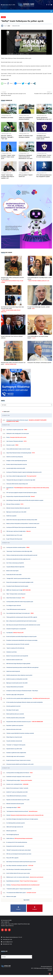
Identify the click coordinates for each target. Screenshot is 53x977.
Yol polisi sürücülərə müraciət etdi (14, 741)
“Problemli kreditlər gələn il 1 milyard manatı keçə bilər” (19, 888)
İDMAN (3, 17)
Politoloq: (23, 884)
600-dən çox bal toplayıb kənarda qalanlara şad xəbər (18, 853)
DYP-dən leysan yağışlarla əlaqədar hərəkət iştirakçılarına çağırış (21, 492)
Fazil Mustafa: (14, 632)
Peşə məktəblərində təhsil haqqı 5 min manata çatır (20, 613)
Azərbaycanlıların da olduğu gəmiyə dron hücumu (19, 772)
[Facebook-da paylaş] (9, 83)
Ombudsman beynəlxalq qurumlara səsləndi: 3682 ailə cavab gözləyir (22, 667)
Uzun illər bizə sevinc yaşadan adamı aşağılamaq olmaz (28, 698)
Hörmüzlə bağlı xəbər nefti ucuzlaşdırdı (15, 756)
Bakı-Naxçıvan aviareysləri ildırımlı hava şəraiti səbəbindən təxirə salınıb (23, 624)
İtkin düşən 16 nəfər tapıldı (12, 710)
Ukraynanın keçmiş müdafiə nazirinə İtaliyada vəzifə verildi (19, 764)
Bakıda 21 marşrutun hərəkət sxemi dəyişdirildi (17, 655)
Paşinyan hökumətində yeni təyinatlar (15, 686)
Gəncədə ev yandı (12, 445)
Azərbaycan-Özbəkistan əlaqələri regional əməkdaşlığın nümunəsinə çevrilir (24, 472)
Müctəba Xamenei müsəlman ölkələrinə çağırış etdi (18, 508)
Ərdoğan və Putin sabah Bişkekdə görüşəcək (16, 460)
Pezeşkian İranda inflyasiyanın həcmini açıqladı (17, 586)
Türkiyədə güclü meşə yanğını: (19, 780)
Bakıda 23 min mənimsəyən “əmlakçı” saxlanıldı (17, 788)
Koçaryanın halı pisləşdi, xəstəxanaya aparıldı (40, 362)
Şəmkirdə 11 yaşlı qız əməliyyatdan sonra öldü (17, 792)
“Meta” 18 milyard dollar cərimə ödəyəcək (15, 593)
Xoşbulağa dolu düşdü (13, 807)
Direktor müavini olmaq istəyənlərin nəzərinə (16, 464)
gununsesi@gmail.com (8, 941)
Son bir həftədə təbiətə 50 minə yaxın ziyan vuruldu (18, 873)
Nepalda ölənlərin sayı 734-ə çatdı (14, 535)
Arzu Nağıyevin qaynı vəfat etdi (13, 605)
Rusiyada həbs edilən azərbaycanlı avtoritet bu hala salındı (12, 280)
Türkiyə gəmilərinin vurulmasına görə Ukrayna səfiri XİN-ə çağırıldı (21, 617)
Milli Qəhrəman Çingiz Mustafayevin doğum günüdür (18, 663)
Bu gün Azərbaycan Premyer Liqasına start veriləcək (18, 760)
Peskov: (16, 437)
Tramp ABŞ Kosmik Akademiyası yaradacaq (16, 795)
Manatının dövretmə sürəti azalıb (13, 729)
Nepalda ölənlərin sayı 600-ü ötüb (14, 748)
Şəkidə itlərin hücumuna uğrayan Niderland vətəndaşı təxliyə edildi (21, 519)
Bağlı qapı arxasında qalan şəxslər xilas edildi (16, 682)
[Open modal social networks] (34, 83)
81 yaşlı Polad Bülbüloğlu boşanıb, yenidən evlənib (39, 307)
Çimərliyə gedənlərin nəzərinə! (13, 706)
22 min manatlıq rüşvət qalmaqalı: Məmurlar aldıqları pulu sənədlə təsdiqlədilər (24, 702)
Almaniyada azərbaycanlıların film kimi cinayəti (26, 421)
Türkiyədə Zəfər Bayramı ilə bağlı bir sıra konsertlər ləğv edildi (20, 479)
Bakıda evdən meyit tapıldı (12, 570)
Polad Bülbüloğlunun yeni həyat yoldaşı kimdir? (38, 337)
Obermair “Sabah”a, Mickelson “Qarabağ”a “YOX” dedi (7, 137)
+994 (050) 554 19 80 (7, 939)
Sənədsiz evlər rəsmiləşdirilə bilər (17, 784)
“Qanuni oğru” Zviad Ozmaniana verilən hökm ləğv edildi (19, 551)
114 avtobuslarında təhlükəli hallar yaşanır (21, 892)
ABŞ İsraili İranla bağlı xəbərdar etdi (14, 826)
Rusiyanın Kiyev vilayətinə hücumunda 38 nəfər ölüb (20, 496)
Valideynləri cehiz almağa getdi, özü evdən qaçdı (17, 433)
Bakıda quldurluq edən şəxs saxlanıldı (15, 713)
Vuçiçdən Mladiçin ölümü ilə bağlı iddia (15, 566)
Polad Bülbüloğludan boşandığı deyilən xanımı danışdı (39, 279)
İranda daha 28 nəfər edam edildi (13, 574)
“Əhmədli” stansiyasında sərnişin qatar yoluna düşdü (18, 850)
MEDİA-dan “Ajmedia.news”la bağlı (18, 590)
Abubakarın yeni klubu (7, 117)
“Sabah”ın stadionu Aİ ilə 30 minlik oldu (15, 648)
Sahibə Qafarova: (19, 838)
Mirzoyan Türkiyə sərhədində (14, 504)
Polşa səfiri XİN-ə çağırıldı (12, 857)
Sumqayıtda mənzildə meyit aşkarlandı (15, 846)
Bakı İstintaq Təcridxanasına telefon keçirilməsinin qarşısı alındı (21, 861)
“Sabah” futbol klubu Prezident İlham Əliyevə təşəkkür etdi (7, 176)
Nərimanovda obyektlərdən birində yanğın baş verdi (18, 559)
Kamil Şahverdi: (27, 488)
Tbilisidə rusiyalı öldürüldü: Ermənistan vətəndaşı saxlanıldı (20, 733)
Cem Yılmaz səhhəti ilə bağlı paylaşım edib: (21, 476)
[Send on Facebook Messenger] (17, 83)
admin (9, 25)
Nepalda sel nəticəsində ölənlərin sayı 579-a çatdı (17, 799)
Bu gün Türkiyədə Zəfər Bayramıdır (14, 539)
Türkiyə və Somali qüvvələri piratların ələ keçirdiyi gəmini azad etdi (21, 555)
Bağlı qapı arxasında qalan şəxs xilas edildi (16, 511)
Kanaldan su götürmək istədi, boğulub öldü (16, 752)
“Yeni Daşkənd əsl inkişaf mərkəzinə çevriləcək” (21, 811)
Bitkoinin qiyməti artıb (11, 830)
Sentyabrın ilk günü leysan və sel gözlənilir (16, 628)
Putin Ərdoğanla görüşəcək (12, 834)
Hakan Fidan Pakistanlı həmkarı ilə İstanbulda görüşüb (20, 452)
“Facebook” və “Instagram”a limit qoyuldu (15, 744)
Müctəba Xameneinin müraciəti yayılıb (15, 803)
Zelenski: (24, 815)
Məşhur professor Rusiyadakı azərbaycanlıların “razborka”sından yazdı (22, 523)
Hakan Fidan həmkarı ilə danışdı (15, 597)
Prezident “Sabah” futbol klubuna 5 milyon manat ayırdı (8, 157)
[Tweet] (24, 83)
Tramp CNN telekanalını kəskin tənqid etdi (16, 609)
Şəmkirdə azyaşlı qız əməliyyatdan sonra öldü (16, 679)
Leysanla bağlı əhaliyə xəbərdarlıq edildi (15, 468)
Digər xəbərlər (26, 899)
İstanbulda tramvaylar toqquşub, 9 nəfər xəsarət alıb (18, 776)
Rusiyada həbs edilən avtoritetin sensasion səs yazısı (13, 363)
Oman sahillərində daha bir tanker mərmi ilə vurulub (18, 448)
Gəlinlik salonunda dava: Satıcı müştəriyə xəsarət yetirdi (19, 675)
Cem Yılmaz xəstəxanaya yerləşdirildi (15, 562)
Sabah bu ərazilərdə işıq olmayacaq (14, 456)
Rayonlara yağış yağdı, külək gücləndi (15, 694)
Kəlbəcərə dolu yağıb (11, 896)
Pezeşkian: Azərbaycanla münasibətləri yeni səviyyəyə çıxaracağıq (21, 640)
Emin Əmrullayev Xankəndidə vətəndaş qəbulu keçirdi (18, 869)
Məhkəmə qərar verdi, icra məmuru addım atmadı (24, 877)
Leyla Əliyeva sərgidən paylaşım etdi (16, 429)
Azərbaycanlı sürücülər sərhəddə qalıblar (17, 547)
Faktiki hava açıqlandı (11, 515)
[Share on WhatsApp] (3, 83)
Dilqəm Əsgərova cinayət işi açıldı (14, 737)
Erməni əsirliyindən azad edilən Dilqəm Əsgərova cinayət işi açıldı (21, 636)
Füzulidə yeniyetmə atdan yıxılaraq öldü (15, 717)
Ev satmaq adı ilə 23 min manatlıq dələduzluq (16, 842)
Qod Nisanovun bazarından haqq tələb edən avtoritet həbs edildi (12, 309)
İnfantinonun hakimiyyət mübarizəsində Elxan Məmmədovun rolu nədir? (26, 157)
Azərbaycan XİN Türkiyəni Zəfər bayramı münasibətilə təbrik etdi (21, 527)
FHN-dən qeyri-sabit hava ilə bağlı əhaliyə (18, 531)
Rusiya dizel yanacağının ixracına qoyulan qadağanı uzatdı (19, 582)
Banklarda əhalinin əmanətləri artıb (14, 659)
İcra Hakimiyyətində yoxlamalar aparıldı (15, 822)
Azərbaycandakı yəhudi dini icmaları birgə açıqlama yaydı (19, 601)
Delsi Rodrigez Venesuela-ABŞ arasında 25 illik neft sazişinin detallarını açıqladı (24, 500)
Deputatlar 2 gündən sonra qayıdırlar (14, 725)
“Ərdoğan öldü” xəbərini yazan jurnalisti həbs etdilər (18, 578)
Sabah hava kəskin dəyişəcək (13, 671)
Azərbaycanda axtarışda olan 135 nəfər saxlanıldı (17, 644)
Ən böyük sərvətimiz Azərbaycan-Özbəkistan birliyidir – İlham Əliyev (22, 690)
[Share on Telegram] (30, 83)
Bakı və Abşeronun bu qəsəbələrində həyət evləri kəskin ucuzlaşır (21, 621)
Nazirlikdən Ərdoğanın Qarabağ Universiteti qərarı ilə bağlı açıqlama (22, 819)
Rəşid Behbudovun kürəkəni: (22, 881)
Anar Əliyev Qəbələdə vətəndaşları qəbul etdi (19, 865)
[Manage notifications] (50, 974)
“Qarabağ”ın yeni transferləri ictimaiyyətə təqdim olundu (43, 137)
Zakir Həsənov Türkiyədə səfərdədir (16, 441)
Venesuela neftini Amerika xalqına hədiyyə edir (17, 483)
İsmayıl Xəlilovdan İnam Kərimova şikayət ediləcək (12, 337)
